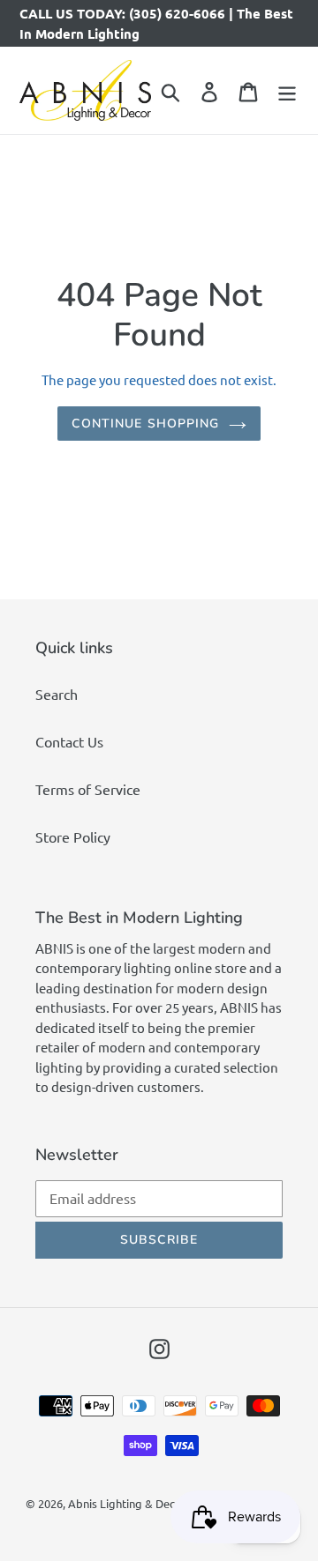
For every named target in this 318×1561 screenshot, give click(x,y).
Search (56, 693)
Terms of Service (87, 789)
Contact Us (69, 741)
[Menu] (287, 90)
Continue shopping (145, 423)
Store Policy (72, 836)
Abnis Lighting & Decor (127, 1503)
